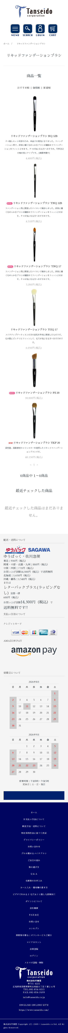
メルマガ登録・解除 (33, 963)
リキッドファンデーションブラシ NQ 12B (34, 136)
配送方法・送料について (34, 826)
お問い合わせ (34, 847)
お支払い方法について (33, 819)
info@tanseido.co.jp (34, 997)
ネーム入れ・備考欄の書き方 (34, 888)
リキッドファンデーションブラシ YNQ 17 (37, 266)
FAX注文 (34, 915)
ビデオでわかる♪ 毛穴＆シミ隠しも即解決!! (34, 894)
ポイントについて (34, 901)
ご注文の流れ (34, 860)
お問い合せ (34, 922)
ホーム (6, 44)
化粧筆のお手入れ (34, 881)
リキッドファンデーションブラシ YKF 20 (36, 443)
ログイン (34, 956)
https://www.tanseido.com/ (34, 1010)
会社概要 (34, 908)
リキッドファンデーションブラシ (31, 44)
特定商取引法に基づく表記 (34, 833)
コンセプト (34, 929)
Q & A (34, 874)
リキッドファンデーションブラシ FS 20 (37, 393)
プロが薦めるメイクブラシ (34, 853)
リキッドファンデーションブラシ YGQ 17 (34, 329)
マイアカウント (34, 942)
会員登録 (34, 949)
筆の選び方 (34, 867)
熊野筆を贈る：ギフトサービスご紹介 (34, 935)
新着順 (47, 88)
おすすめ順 (23, 88)
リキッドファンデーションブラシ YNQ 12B (37, 203)
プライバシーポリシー (33, 840)
